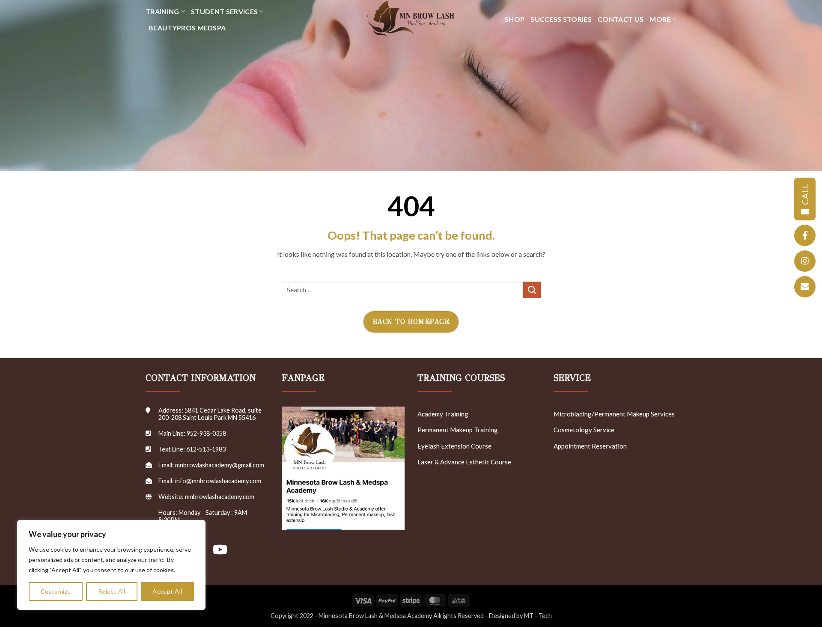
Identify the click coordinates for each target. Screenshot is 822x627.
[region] (111, 565)
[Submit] (531, 290)
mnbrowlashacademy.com (219, 496)
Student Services (224, 11)
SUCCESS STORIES (561, 19)
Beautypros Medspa (187, 28)
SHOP (514, 19)
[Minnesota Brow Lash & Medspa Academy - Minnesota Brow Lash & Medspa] (411, 19)
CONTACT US (620, 19)
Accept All (167, 591)
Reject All (111, 591)
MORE (659, 19)
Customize (56, 591)
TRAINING (162, 11)
